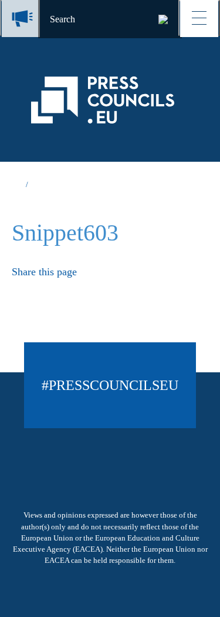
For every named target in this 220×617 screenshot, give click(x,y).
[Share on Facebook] (39, 290)
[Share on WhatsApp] (84, 290)
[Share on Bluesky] (16, 290)
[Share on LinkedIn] (62, 290)
